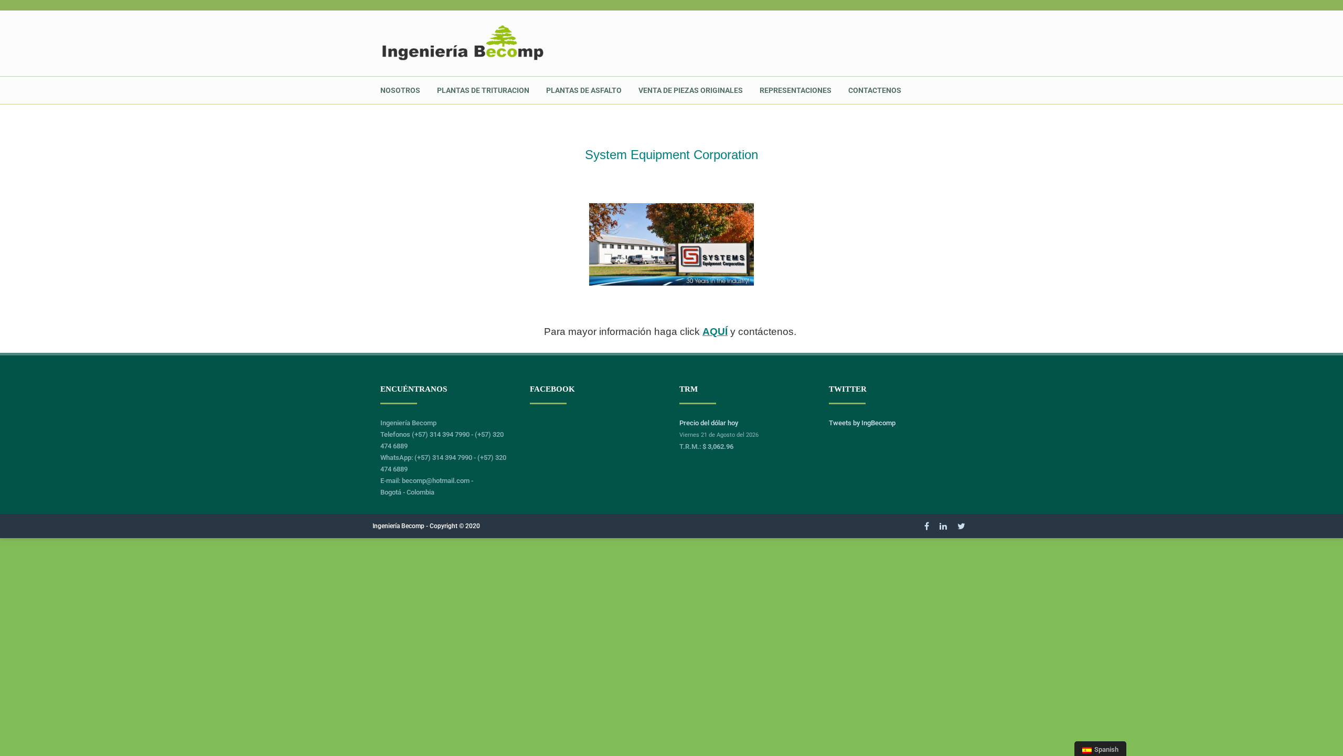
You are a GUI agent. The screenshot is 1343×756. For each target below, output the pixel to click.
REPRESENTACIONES (796, 90)
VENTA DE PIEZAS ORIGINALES (690, 90)
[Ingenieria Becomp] (463, 60)
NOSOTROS (400, 90)
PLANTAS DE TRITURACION (483, 90)
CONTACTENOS (874, 90)
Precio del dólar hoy (708, 423)
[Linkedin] (943, 526)
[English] (918, 84)
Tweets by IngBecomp (862, 423)
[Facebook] (926, 526)
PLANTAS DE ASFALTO (584, 90)
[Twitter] (961, 526)
